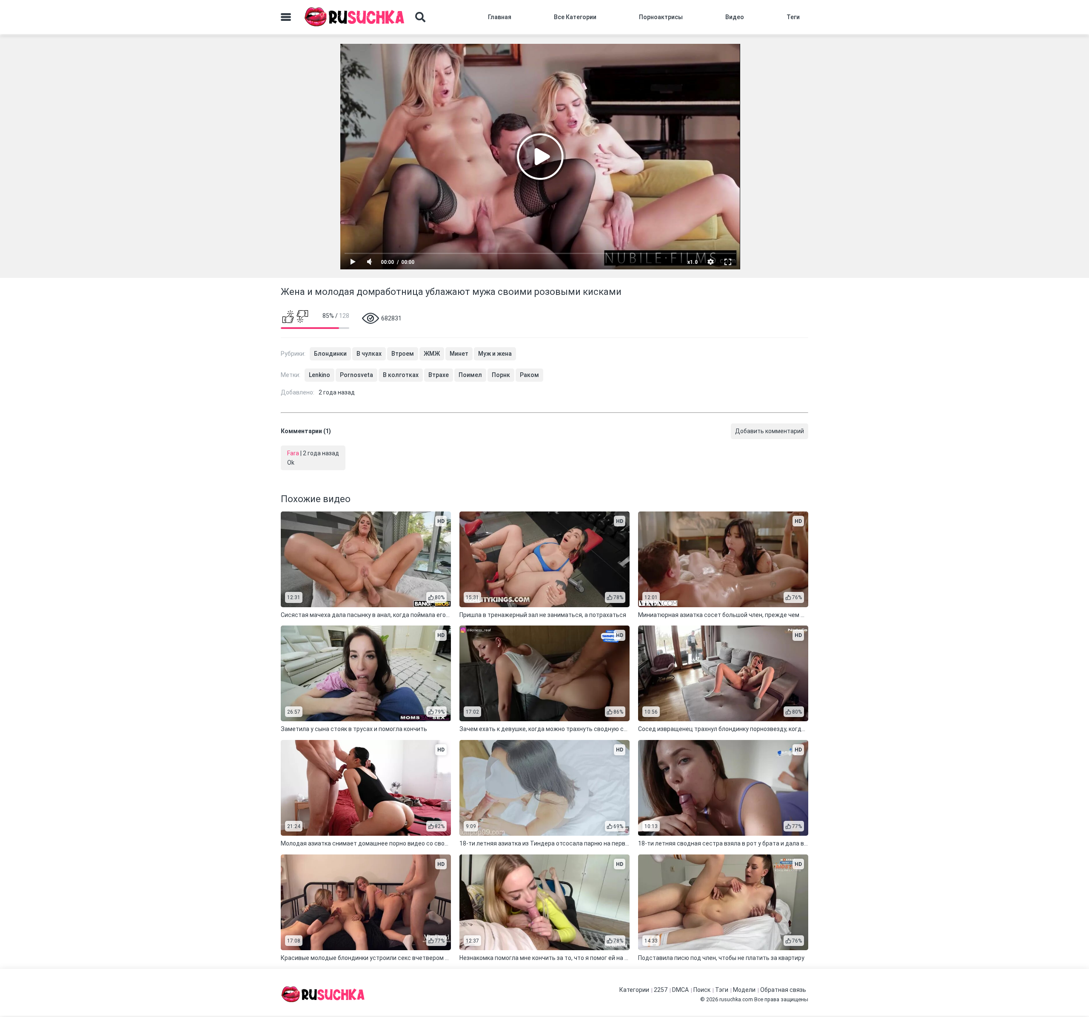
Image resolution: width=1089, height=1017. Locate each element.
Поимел (470, 374)
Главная (499, 17)
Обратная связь (783, 989)
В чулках (369, 353)
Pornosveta (356, 374)
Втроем (402, 353)
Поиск (701, 989)
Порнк (501, 374)
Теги (793, 17)
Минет (459, 353)
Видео (734, 17)
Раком (529, 374)
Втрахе (438, 374)
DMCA (680, 989)
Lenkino (319, 374)
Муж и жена (495, 353)
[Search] (420, 17)
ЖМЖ (432, 353)
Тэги (721, 989)
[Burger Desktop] (286, 17)
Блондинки (330, 353)
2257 (660, 989)
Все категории (575, 17)
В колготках (401, 374)
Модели (744, 989)
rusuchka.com (736, 999)
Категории (634, 989)
